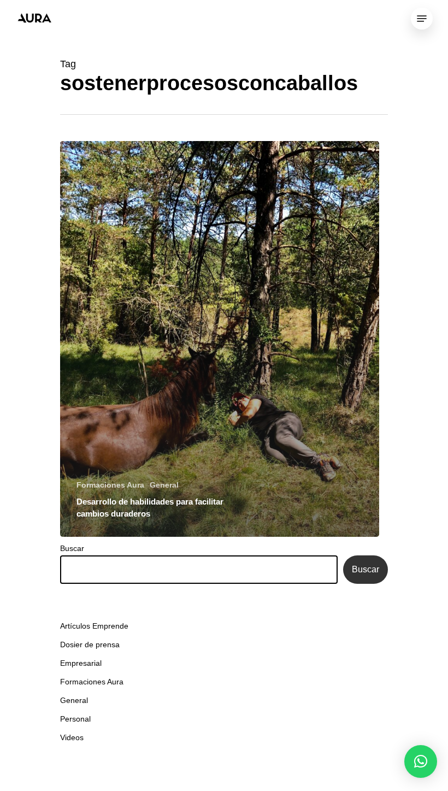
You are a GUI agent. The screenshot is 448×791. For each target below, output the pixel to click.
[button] (420, 761)
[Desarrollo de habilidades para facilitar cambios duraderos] (219, 339)
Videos (72, 737)
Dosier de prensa (90, 644)
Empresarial (81, 663)
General (164, 485)
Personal (75, 718)
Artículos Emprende (94, 626)
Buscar (72, 548)
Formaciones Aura (110, 485)
